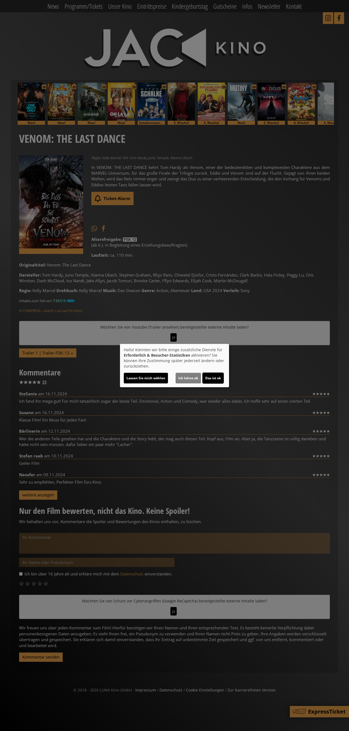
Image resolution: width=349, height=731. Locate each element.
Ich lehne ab (188, 378)
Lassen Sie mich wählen (146, 378)
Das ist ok (213, 378)
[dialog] (174, 365)
